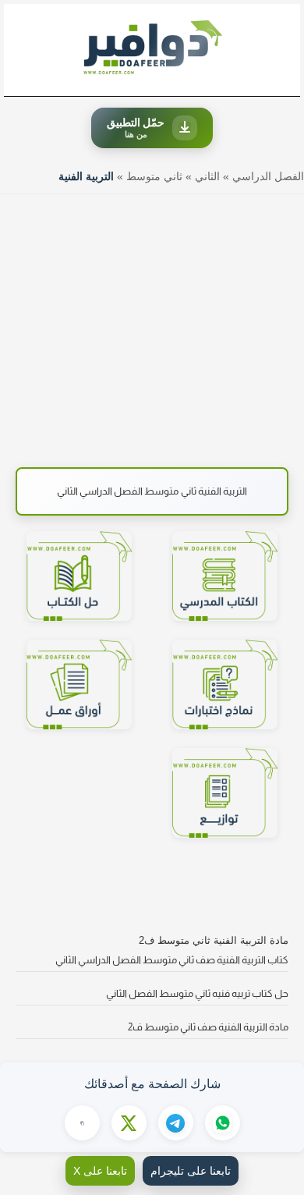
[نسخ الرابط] (82, 1122)
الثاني (207, 176)
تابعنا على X (100, 1171)
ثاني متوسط (154, 176)
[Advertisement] (152, 323)
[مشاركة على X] (129, 1122)
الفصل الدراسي (268, 176)
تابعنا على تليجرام (190, 1171)
